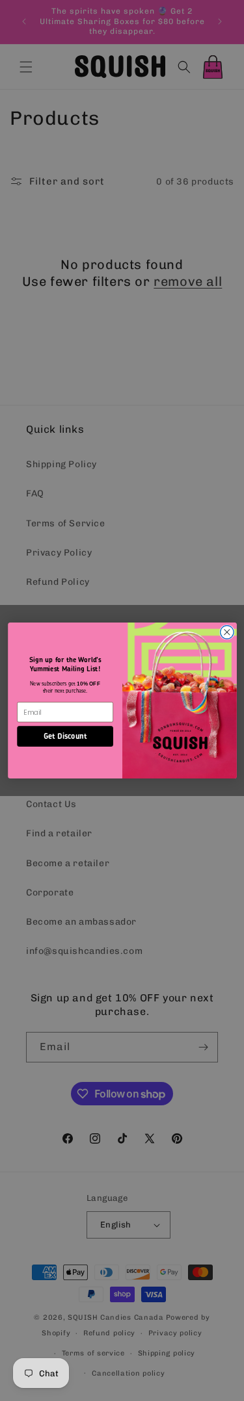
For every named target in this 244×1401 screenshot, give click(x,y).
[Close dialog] (227, 632)
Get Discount (65, 736)
